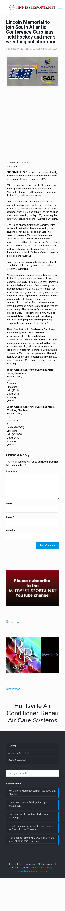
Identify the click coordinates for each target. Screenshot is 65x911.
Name (10, 503)
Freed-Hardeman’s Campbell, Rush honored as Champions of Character (31, 828)
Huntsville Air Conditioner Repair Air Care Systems (32, 713)
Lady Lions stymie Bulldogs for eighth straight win (28, 804)
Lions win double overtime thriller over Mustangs (28, 816)
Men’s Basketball (17, 760)
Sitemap (43, 871)
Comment (12, 471)
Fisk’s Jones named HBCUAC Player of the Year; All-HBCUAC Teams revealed (31, 839)
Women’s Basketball (18, 753)
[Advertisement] (32, 125)
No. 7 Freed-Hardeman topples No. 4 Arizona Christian (32, 792)
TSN (26, 48)
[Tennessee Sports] (32, 7)
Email (10, 517)
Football (12, 746)
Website (10, 530)
